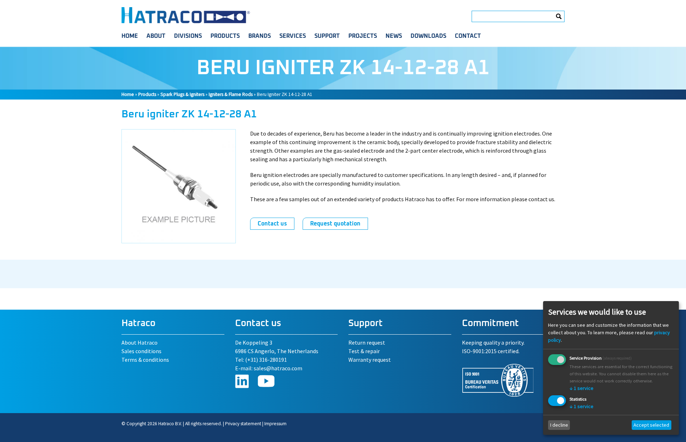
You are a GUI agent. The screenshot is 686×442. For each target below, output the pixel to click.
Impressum (275, 424)
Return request (366, 342)
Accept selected (651, 425)
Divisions (188, 36)
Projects (362, 36)
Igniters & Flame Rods (231, 94)
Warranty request (369, 359)
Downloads (428, 36)
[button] (178, 241)
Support (327, 36)
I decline (559, 425)
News (394, 36)
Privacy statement (243, 424)
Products (225, 36)
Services (292, 36)
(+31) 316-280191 (266, 359)
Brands (259, 36)
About (155, 36)
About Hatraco (139, 342)
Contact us (272, 224)
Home (129, 36)
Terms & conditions (145, 359)
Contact (468, 36)
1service (581, 388)
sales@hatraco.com (278, 368)
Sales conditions (141, 351)
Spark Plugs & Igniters (182, 94)
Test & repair (364, 351)
